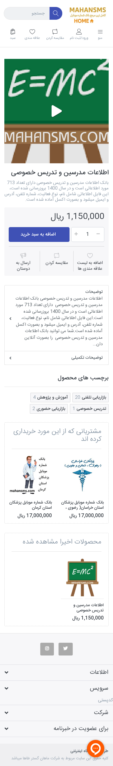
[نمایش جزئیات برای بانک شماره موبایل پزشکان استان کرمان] (30, 474)
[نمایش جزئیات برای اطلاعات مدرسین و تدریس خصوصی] (82, 577)
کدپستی (105, 700)
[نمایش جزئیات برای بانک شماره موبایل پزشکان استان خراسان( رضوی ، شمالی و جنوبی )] (82, 474)
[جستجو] (56, 13)
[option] (56, 111)
